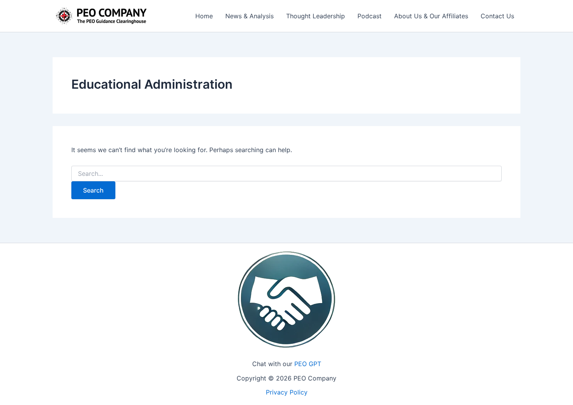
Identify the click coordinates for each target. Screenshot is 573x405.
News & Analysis (249, 16)
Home (204, 16)
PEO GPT (307, 364)
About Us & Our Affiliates (431, 16)
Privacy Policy (287, 392)
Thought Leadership (315, 16)
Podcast (369, 16)
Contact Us (497, 16)
